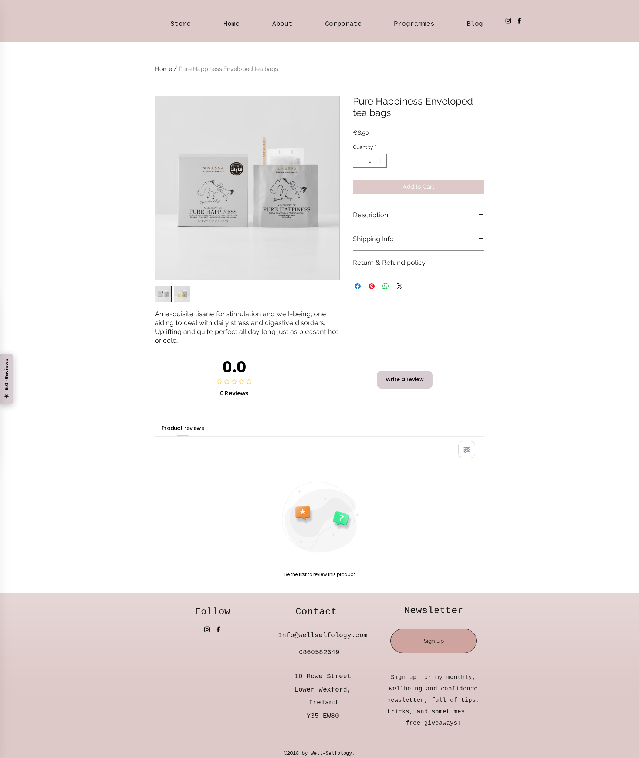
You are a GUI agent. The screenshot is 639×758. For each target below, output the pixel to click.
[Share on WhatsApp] (385, 286)
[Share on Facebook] (357, 286)
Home (163, 68)
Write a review (405, 379)
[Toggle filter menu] (466, 449)
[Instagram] (508, 20)
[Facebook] (519, 20)
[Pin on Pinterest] (371, 286)
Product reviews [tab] (183, 428)
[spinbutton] (369, 160)
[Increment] (381, 160)
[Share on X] (399, 286)
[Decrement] (358, 160)
